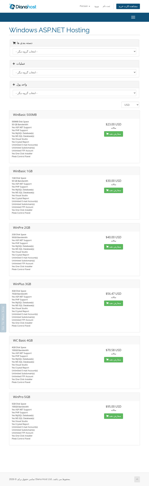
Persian (84, 6)
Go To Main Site (3, 318)
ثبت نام (106, 6)
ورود (96, 6)
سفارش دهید (115, 133)
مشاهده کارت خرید (128, 6)
